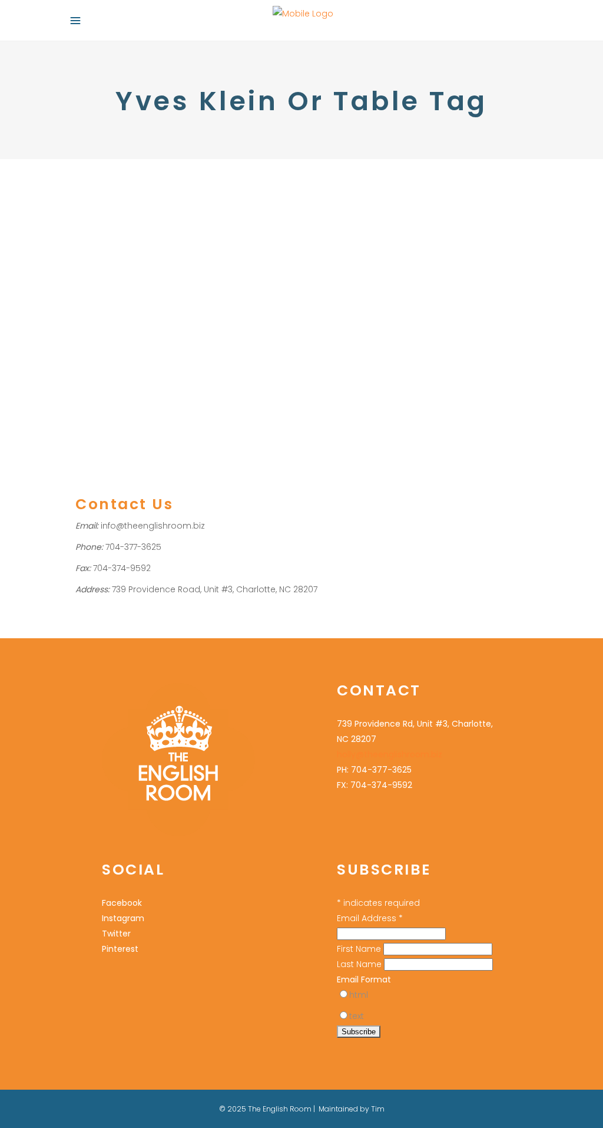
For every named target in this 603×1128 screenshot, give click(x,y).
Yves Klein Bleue (106, 331)
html (358, 995)
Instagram (123, 918)
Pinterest (187, 315)
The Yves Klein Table (148, 215)
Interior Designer (204, 238)
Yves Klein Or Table (177, 331)
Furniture (91, 238)
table (218, 315)
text (356, 1016)
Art (155, 269)
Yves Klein (250, 315)
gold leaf (235, 285)
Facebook (122, 903)
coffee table (154, 285)
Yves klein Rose (163, 346)
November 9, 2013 (106, 190)
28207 (87, 269)
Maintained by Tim (352, 1109)
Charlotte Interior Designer (215, 269)
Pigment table (141, 315)
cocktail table (101, 285)
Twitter (116, 933)
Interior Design (140, 238)
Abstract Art (124, 269)
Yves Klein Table (228, 346)
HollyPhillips (108, 254)
